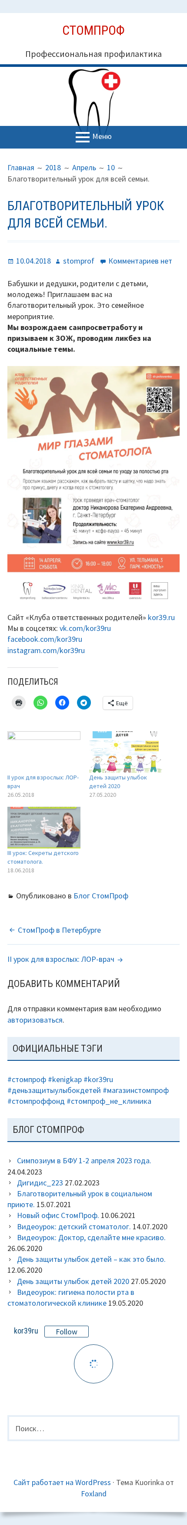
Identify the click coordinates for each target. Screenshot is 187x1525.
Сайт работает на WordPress (62, 1482)
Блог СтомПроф (100, 896)
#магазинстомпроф (136, 1090)
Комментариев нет (140, 261)
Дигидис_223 (40, 1183)
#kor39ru (98, 1079)
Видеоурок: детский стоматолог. (74, 1226)
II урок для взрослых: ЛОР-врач (60, 959)
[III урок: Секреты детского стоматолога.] (43, 827)
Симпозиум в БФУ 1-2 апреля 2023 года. (84, 1160)
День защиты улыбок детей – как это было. (91, 1259)
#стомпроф (26, 1079)
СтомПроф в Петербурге (59, 930)
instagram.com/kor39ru (46, 650)
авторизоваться (35, 1020)
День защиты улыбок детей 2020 (73, 1281)
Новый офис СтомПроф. (58, 1215)
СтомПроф (93, 30)
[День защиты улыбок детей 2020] (125, 752)
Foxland (94, 1494)
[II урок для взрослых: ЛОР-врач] (43, 752)
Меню (102, 137)
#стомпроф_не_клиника (109, 1101)
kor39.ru (161, 617)
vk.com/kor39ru (85, 628)
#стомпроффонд (36, 1101)
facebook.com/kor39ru (44, 639)
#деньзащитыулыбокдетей (54, 1090)
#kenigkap (65, 1079)
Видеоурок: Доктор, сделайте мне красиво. (91, 1237)
